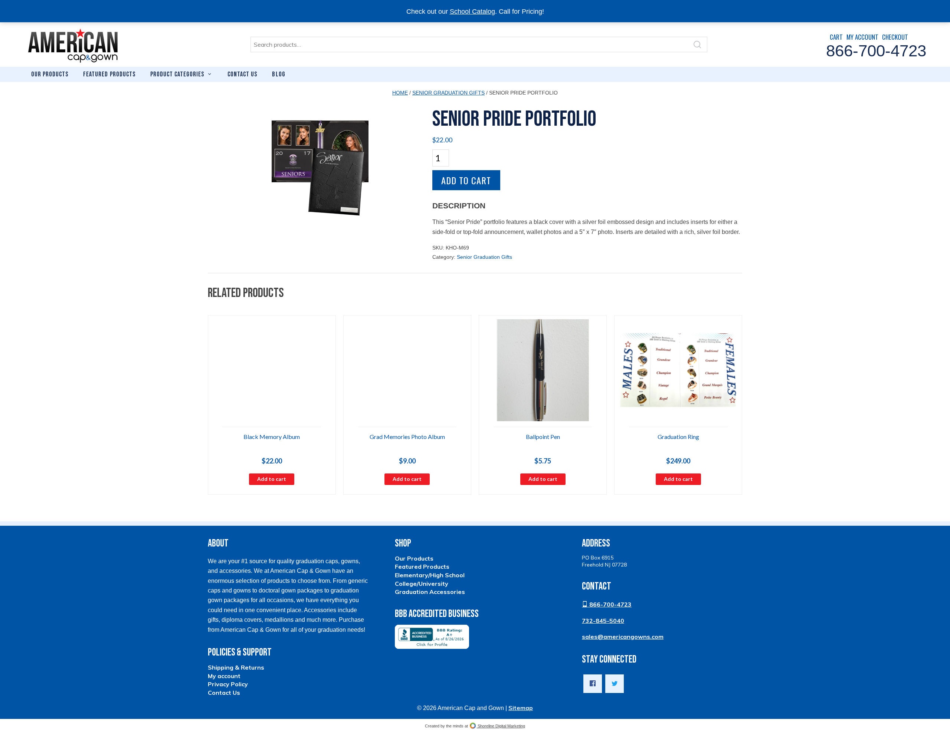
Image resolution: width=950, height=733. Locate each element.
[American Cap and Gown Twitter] (614, 683)
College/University (421, 583)
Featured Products (109, 74)
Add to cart (466, 180)
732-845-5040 (603, 620)
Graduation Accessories (430, 591)
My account (224, 676)
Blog (278, 74)
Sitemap (520, 707)
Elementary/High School (430, 575)
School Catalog (472, 11)
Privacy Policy (228, 684)
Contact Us (242, 74)
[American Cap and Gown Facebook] (592, 683)
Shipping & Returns (236, 667)
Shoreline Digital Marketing (500, 726)
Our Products (49, 74)
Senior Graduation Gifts (448, 93)
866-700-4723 (610, 604)
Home (400, 93)
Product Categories (177, 74)
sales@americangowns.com (623, 636)
